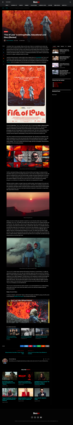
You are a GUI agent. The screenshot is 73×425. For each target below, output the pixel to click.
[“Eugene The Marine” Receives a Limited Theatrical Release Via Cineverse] (9, 392)
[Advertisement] (36, 22)
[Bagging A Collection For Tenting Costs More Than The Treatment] (55, 51)
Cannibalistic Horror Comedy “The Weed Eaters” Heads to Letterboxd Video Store (42, 383)
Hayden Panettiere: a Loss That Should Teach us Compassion (25, 398)
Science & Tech (42, 5)
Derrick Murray (10, 40)
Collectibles (34, 5)
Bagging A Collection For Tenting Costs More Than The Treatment (64, 50)
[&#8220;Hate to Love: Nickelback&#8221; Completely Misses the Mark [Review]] (13, 332)
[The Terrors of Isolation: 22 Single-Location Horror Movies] (25, 376)
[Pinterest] (3, 55)
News (7, 5)
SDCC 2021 (56, 85)
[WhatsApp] (3, 61)
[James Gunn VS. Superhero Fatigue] (42, 392)
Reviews (69, 46)
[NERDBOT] (36, 2)
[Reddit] (3, 58)
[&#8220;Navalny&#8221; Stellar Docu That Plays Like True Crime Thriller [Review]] (42, 332)
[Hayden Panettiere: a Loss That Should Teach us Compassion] (25, 392)
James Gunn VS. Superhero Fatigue (40, 398)
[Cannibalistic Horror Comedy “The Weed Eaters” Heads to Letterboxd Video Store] (42, 376)
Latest (54, 46)
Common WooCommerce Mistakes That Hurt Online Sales (64, 64)
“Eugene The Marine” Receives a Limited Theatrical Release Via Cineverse (9, 399)
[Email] (3, 64)
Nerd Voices (57, 5)
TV (65, 46)
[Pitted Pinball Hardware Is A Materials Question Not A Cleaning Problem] (55, 58)
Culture (50, 5)
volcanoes (9, 62)
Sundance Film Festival (18, 296)
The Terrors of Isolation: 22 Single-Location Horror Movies (25, 382)
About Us (64, 5)
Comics (21, 5)
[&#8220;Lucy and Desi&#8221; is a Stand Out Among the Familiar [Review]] (27, 332)
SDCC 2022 (56, 86)
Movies (5, 31)
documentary (38, 57)
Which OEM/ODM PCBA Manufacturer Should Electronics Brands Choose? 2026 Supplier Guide (65, 72)
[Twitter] (3, 52)
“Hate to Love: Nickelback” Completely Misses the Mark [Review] (12, 337)
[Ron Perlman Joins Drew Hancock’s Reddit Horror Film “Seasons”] (9, 376)
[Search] (70, 2)
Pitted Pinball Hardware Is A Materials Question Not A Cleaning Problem (65, 57)
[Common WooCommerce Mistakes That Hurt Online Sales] (55, 65)
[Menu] (2, 2)
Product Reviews (58, 82)
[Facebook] (3, 49)
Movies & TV (14, 5)
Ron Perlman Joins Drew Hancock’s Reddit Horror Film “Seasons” (8, 383)
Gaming (26, 5)
